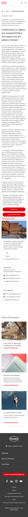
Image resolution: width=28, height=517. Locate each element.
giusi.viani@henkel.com (12, 275)
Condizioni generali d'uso (14, 493)
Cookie (14, 499)
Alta (7, 253)
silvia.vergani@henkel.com (13, 294)
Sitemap (14, 487)
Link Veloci (5, 464)
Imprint (14, 490)
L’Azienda (5, 453)
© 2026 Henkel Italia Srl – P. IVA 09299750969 (14, 508)
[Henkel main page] (4, 2)
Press (7, 11)
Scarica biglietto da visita (13, 278)
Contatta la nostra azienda (13, 474)
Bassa (7, 256)
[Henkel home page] (2, 11)
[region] (14, 207)
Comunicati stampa (18, 11)
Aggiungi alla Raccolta (12, 259)
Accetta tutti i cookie (14, 215)
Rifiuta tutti (14, 209)
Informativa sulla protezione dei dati (14, 496)
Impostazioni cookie (8, 218)
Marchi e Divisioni (8, 459)
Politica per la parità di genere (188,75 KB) (14, 502)
